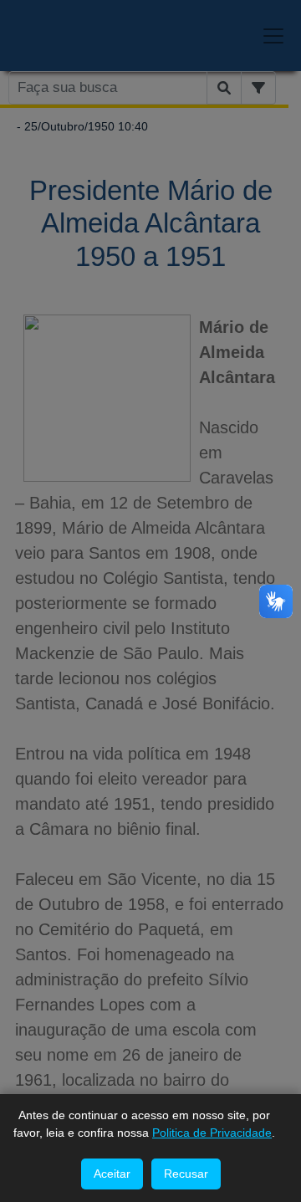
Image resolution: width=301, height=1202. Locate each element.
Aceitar (112, 1173)
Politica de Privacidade (212, 1132)
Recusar (186, 1173)
